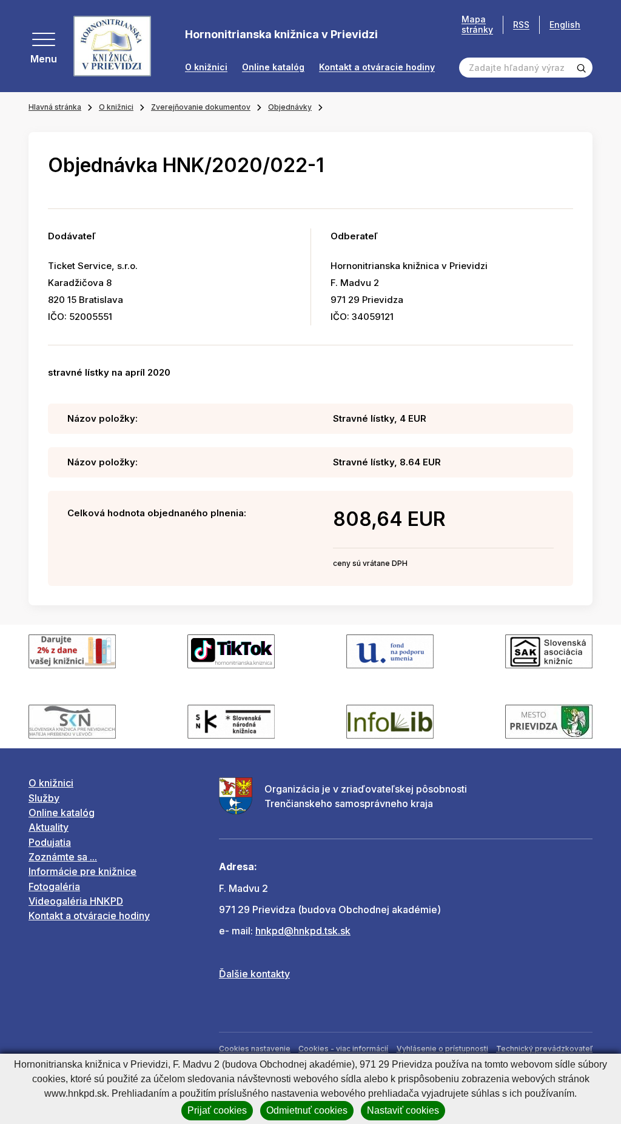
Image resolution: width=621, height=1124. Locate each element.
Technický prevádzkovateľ (544, 1048)
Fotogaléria (54, 886)
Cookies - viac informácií (343, 1048)
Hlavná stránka (55, 106)
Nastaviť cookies (403, 1110)
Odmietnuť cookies (306, 1110)
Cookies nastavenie (254, 1048)
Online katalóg (273, 67)
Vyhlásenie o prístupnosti (442, 1048)
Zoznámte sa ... (63, 857)
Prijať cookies (217, 1110)
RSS (521, 24)
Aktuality (49, 827)
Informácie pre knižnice (82, 871)
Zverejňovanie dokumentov (200, 106)
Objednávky (290, 106)
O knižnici (206, 67)
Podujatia (50, 842)
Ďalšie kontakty (254, 974)
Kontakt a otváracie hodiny (377, 67)
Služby (44, 798)
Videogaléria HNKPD (76, 901)
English (564, 24)
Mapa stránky (477, 25)
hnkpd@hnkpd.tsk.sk (303, 931)
